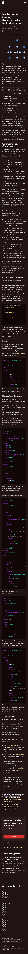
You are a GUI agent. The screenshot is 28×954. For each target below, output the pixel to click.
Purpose (4, 906)
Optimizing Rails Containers (10, 144)
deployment (13, 401)
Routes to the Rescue (12, 277)
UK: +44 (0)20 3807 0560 (8, 946)
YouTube (4, 925)
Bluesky (4, 922)
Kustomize (5, 726)
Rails (17, 28)
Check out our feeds (12, 847)
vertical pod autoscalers (16, 754)
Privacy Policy (5, 949)
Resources (5, 895)
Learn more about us (8, 872)
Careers (4, 904)
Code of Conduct (6, 948)
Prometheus (20, 768)
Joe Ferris (4, 26)
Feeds (4, 929)
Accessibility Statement (17, 948)
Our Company (6, 903)
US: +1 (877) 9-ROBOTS (7, 945)
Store (3, 914)
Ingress (5, 341)
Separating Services (12, 396)
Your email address (9, 828)
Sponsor (4, 912)
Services (4, 891)
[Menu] (25, 2)
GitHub (4, 923)
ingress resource (20, 353)
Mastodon (5, 919)
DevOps (12, 28)
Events (4, 910)
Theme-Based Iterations (10, 804)
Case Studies (5, 893)
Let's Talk (4, 897)
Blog (3, 908)
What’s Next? (8, 716)
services (9, 351)
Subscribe (14, 836)
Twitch (4, 927)
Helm (12, 726)
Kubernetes (6, 28)
